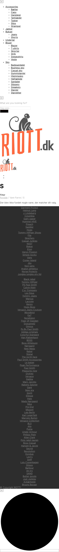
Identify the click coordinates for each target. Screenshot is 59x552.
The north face (29, 357)
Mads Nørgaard (29, 401)
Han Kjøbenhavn (29, 337)
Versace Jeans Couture (30, 309)
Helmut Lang (29, 210)
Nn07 (29, 243)
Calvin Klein (29, 287)
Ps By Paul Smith (29, 329)
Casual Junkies (29, 241)
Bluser (8, 42)
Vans (29, 257)
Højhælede (16, 78)
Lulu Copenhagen (29, 462)
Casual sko (16, 70)
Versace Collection (29, 420)
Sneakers (15, 87)
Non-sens (29, 265)
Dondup (29, 454)
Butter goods (29, 476)
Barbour (29, 468)
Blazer (14, 45)
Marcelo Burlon (29, 418)
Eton (29, 249)
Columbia (29, 216)
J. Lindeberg (29, 213)
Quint (29, 393)
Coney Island (29, 260)
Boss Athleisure (29, 343)
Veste (14, 59)
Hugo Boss (29, 307)
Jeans (14, 34)
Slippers (15, 84)
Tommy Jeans (29, 295)
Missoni (29, 409)
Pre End (30, 406)
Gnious (29, 326)
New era (29, 390)
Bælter (14, 9)
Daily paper (30, 218)
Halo (29, 398)
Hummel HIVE (29, 221)
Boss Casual (29, 443)
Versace (29, 376)
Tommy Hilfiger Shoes (29, 232)
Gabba (29, 379)
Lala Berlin (29, 412)
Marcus (29, 298)
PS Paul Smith (29, 284)
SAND (29, 473)
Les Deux (29, 293)
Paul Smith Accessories (29, 359)
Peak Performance (29, 365)
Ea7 (29, 315)
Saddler (29, 227)
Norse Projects (29, 271)
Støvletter (16, 92)
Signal (29, 354)
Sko (7, 62)
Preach (29, 224)
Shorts (14, 37)
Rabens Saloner (30, 384)
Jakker (8, 28)
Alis (29, 426)
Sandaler (15, 81)
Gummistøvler (18, 73)
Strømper (16, 26)
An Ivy (29, 470)
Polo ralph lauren (29, 440)
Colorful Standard (29, 334)
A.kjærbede (30, 481)
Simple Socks (29, 254)
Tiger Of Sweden (29, 320)
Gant (29, 387)
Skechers (29, 238)
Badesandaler (18, 65)
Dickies (29, 373)
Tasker (14, 20)
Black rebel (29, 279)
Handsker (16, 15)
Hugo (29, 229)
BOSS (29, 340)
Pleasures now (29, 370)
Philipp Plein (29, 434)
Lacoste (29, 301)
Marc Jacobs (29, 381)
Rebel (29, 351)
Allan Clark (29, 437)
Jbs (29, 263)
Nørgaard (29, 345)
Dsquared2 (29, 323)
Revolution (29, 451)
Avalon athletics (29, 268)
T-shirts (15, 48)
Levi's (30, 456)
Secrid (29, 448)
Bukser (8, 31)
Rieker (29, 246)
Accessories (11, 6)
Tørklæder (16, 17)
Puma (29, 429)
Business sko (17, 67)
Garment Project (29, 207)
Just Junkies (29, 479)
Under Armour (29, 431)
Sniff (29, 459)
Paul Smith (29, 368)
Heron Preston (29, 252)
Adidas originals (29, 332)
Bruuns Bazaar (29, 484)
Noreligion (29, 318)
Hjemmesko (17, 76)
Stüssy (29, 465)
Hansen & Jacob (29, 445)
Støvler (14, 90)
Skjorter (15, 51)
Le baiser (29, 362)
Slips (13, 23)
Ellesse (29, 395)
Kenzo (29, 304)
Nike (29, 404)
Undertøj (10, 40)
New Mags (29, 348)
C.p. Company (29, 290)
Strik (13, 53)
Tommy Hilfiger (29, 282)
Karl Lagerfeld (29, 415)
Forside (4, 197)
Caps (13, 12)
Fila (29, 235)
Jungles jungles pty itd (29, 274)
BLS (30, 423)
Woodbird (29, 312)
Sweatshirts (17, 56)
